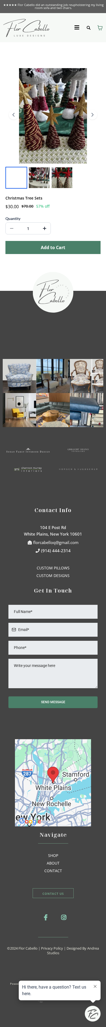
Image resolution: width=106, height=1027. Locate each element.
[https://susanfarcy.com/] (27, 450)
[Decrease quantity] (12, 228)
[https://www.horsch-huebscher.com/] (78, 469)
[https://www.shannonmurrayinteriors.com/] (27, 469)
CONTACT (53, 870)
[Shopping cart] (100, 28)
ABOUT (53, 863)
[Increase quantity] (44, 228)
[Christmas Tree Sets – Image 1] (16, 178)
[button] (77, 28)
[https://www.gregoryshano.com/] (78, 450)
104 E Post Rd (53, 527)
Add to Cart (53, 247)
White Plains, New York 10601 (53, 534)
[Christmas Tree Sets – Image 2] (39, 178)
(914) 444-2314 (56, 550)
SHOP (53, 855)
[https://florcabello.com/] (26, 27)
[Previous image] (13, 115)
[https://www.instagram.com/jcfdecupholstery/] (62, 917)
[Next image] (92, 115)
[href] (53, 782)
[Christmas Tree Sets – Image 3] (62, 178)
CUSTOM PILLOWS (53, 567)
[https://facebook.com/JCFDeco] (44, 917)
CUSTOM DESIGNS (53, 575)
